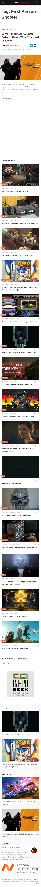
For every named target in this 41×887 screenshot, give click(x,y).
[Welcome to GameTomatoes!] (20, 467)
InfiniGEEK (5, 663)
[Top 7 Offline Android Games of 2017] (20, 175)
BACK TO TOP (35, 883)
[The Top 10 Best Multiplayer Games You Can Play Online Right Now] (20, 788)
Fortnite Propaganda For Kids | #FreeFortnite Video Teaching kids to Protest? (20, 583)
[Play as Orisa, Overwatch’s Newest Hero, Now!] (20, 239)
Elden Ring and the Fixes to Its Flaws (15, 616)
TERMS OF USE (33, 881)
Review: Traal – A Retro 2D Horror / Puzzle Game (19, 352)
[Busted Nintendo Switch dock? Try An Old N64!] (20, 207)
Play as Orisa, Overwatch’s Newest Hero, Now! (18, 255)
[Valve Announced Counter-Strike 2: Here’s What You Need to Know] (20, 67)
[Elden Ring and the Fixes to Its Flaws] (20, 600)
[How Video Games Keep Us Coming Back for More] (20, 305)
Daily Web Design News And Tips (22, 879)
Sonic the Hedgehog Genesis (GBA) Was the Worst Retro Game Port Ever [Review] (20, 288)
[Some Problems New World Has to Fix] (20, 632)
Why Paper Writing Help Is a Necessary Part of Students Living (18, 450)
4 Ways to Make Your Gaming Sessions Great (18, 416)
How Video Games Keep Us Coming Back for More (19, 322)
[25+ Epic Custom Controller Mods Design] (20, 499)
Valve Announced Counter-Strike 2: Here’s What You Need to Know (20, 37)
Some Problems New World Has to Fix (15, 648)
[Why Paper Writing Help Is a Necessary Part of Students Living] (20, 432)
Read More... (7, 98)
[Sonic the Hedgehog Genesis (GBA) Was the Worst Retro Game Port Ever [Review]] (20, 271)
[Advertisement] (20, 131)
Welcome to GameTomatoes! (12, 483)
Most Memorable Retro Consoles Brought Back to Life (19, 548)
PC (15, 29)
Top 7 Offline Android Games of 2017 (15, 191)
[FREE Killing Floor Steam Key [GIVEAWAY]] (20, 368)
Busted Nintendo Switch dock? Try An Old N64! (19, 223)
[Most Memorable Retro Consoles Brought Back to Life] (20, 531)
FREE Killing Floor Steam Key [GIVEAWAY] (17, 384)
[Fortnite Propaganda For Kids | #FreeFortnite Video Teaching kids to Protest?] (20, 565)
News (11, 29)
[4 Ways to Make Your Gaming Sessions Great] (20, 400)
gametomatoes (11, 45)
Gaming (5, 29)
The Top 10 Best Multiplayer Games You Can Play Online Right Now (20, 803)
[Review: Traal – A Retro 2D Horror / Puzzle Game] (20, 337)
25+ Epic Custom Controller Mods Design (16, 515)
